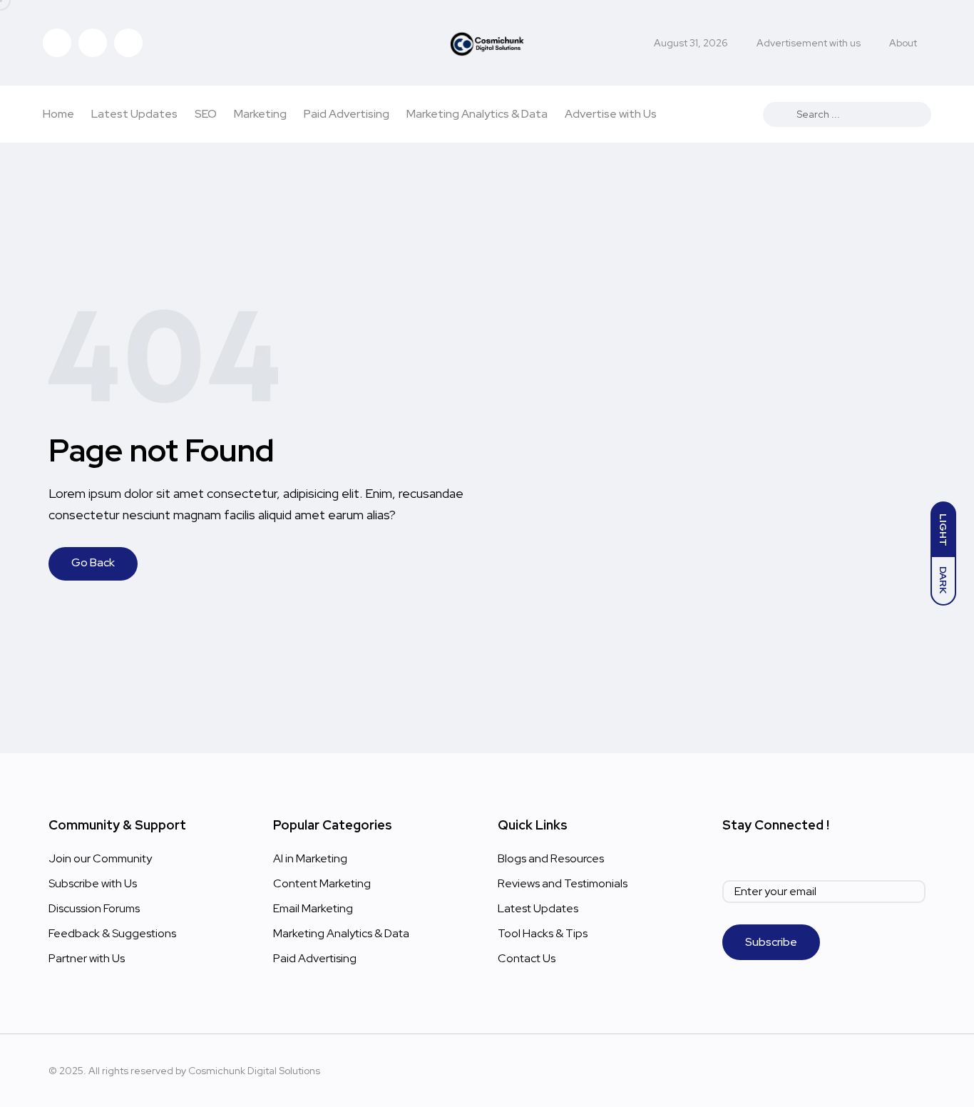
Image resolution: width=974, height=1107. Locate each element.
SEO (206, 113)
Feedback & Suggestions (112, 933)
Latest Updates (134, 113)
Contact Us (526, 958)
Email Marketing (313, 908)
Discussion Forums (94, 908)
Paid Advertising (346, 113)
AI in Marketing (310, 858)
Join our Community (100, 858)
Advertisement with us (809, 42)
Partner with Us (86, 958)
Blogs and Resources (551, 858)
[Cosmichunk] (487, 43)
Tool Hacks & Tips (543, 933)
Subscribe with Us (92, 883)
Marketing (260, 113)
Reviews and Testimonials (562, 883)
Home (58, 113)
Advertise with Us (611, 113)
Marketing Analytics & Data (477, 113)
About (903, 42)
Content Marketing (322, 883)
